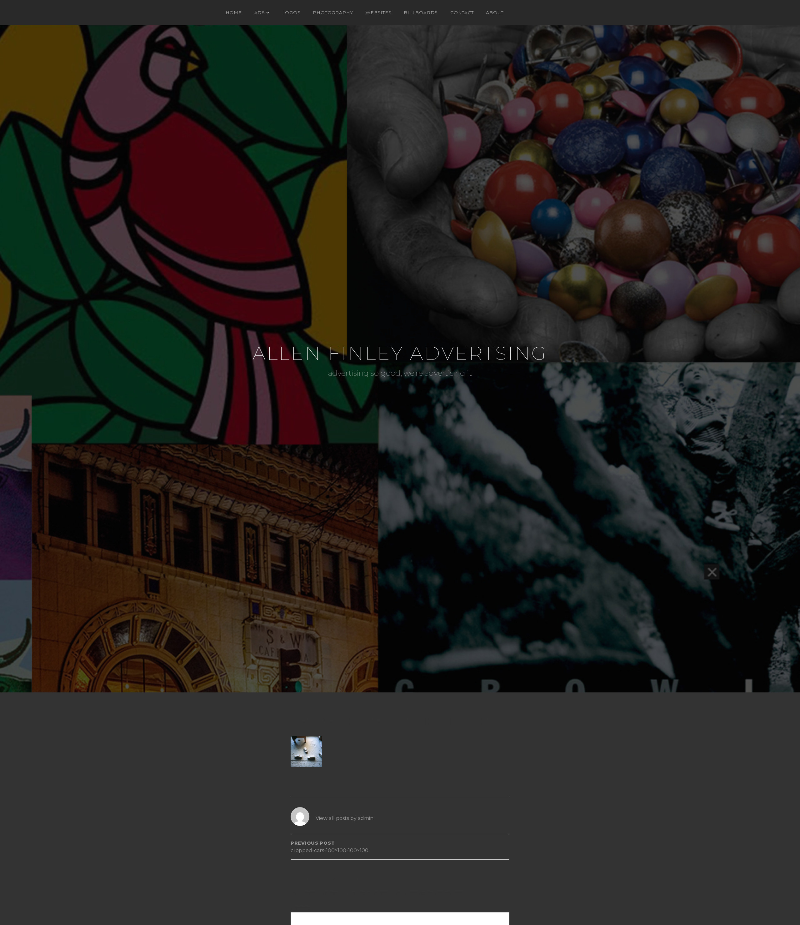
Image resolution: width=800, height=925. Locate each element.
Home (234, 12)
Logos (291, 12)
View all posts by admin (344, 818)
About (494, 12)
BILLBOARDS (421, 12)
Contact (462, 12)
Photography (333, 12)
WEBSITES (378, 12)
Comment (303, 908)
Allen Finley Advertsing (400, 353)
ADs (259, 12)
